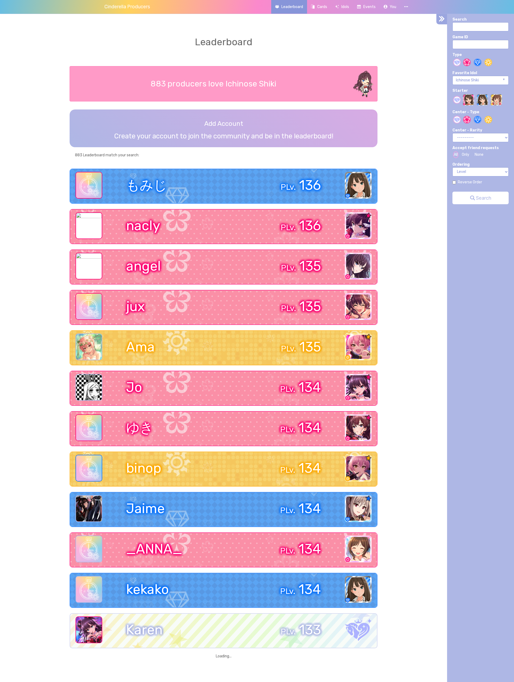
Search (459, 19)
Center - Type (465, 112)
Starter (460, 90)
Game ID (460, 37)
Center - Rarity (467, 130)
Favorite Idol (464, 73)
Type (457, 54)
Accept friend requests (475, 148)
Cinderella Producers (127, 7)
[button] (390, 7)
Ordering (461, 164)
